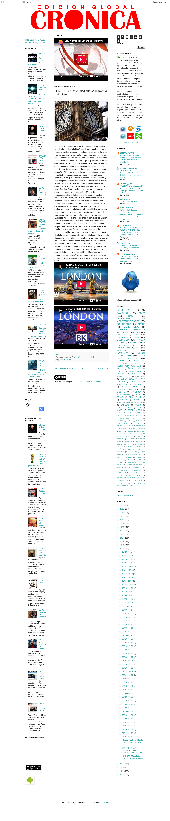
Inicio (84, 368)
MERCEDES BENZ (131, 363)
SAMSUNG (122, 313)
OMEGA (139, 421)
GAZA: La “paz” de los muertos (42, 675)
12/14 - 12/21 (128, 559)
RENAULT (137, 400)
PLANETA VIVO (130, 327)
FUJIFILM (140, 353)
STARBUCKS (140, 426)
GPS (139, 408)
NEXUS (130, 460)
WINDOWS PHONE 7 (125, 483)
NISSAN (120, 410)
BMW (123, 342)
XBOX (119, 369)
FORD (119, 447)
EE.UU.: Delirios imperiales (42, 492)
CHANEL (139, 436)
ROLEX (120, 402)
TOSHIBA (141, 478)
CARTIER (128, 436)
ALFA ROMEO (123, 395)
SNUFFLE (120, 478)
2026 (122, 505)
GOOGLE (120, 376)
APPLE (141, 324)
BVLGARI (141, 402)
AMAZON (132, 389)
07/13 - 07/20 (128, 639)
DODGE (139, 441)
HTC (129, 376)
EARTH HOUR (122, 444)
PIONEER (127, 467)
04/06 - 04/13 (128, 690)
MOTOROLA (135, 342)
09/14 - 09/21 (128, 606)
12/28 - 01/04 (128, 552)
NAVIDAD (141, 340)
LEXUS (129, 421)
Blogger (107, 802)
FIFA (138, 332)
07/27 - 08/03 (128, 632)
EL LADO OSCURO (128, 254)
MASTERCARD (137, 454)
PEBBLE (129, 465)
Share (58, 354)
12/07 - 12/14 (128, 563)
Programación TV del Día (131, 142)
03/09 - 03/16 (128, 704)
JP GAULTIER (140, 449)
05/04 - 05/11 (127, 675)
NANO (130, 457)
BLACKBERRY (131, 358)
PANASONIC (122, 335)
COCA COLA (130, 439)
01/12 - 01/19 (128, 733)
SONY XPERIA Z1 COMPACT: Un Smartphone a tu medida (132, 750)
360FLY (121, 431)
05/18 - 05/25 (128, 668)
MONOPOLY (136, 392)
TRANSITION (123, 480)
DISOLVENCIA (123, 340)
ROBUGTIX (134, 473)
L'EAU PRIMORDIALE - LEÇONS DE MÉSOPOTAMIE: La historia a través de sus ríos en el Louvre (131, 214)
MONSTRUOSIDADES (128, 321)
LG (137, 335)
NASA (131, 316)
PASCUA (120, 374)
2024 (122, 512)
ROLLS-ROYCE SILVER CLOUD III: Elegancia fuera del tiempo (131, 175)
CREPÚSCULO (126, 243)
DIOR (138, 395)
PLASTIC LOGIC (139, 467)
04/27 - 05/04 (128, 679)
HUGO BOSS (135, 387)
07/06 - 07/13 (128, 643)
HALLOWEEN (126, 355)
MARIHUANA (139, 376)
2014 (122, 549)
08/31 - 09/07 (128, 613)
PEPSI (119, 467)
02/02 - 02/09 (128, 722)
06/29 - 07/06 (128, 646)
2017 (122, 538)
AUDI (122, 387)
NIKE (139, 460)
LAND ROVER (133, 452)
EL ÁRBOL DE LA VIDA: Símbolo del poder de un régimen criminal (129, 258)
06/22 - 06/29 (128, 650)
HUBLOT (141, 397)
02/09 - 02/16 (128, 719)
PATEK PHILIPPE (123, 423)
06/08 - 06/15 (128, 657)
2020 (122, 527)
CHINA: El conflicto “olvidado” (42, 707)
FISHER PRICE (136, 444)
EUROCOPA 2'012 (127, 345)
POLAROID (129, 426)
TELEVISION (139, 329)
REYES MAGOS (138, 361)
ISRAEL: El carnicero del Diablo (42, 644)
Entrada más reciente (64, 368)
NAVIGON (138, 457)
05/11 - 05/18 (127, 671)
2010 (122, 775)
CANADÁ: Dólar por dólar (42, 158)
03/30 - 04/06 (128, 693)
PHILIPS (119, 426)
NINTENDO (121, 361)
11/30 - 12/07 (127, 566)
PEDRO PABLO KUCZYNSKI (129, 366)
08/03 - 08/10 (128, 628)
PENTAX (139, 465)
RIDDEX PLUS (122, 473)
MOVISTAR (120, 457)
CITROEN (120, 439)
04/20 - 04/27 (128, 682)
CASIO (138, 405)
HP (141, 389)
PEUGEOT (137, 423)
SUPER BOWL (127, 379)
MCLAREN (121, 389)
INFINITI (138, 418)
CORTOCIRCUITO (127, 208)
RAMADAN (137, 470)
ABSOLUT (130, 431)
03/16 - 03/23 (128, 700)
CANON (125, 332)
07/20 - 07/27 (128, 635)
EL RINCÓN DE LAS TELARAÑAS (128, 169)
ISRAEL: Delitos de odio (42, 128)
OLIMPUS (120, 462)
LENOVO (120, 421)
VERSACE (141, 428)
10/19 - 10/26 (128, 588)
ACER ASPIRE (139, 384)
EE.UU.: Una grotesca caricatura (42, 192)
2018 (122, 534)
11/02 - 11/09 (127, 581)
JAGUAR (141, 355)
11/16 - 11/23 (127, 574)
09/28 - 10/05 (128, 599)
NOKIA (138, 348)
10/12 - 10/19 (128, 592)
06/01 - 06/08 (128, 661)
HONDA (131, 397)
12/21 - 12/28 (128, 556)
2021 (122, 523)
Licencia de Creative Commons (88, 381)
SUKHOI (135, 374)
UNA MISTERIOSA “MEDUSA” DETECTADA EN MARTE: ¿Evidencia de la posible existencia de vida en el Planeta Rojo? (131, 232)
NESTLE (119, 460)
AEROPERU (141, 431)
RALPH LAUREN (135, 410)
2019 (122, 531)
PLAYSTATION (123, 353)
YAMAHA (132, 486)
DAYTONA (128, 441)
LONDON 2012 (135, 371)
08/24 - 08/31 (128, 617)
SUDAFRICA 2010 (124, 413)
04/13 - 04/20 (128, 686)
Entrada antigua (101, 368)
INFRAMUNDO (126, 226)
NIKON (136, 337)
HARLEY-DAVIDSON (123, 418)
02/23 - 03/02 (128, 711)
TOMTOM (122, 428)
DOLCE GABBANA (125, 408)
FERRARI (121, 337)
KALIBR (121, 452)
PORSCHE (124, 400)
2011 (122, 771)
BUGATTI (130, 402)
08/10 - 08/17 (128, 624)
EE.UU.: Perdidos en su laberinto (42, 551)
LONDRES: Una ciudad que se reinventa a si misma (133, 757)
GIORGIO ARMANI (124, 415)
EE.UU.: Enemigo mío (128, 201)
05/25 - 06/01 (128, 664)
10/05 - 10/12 (128, 595)
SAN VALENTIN (126, 475)
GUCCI (138, 415)
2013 (122, 764)
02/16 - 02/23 (128, 715)
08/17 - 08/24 (128, 621)
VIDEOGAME (123, 318)
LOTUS (126, 454)
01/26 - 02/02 (128, 726)
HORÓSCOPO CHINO (124, 449)
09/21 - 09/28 (128, 603)
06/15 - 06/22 (128, 653)
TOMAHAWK (131, 478)
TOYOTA (120, 397)
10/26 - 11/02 (127, 584)
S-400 (143, 473)
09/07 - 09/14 (128, 610)
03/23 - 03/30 (128, 697)
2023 (122, 516)
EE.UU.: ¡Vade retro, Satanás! (42, 521)
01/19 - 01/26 (128, 729)
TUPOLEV (131, 428)
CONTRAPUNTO (127, 153)
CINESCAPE (122, 329)
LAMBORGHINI (123, 348)
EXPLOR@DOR (126, 184)
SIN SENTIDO (125, 199)
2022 (122, 520)
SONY (142, 313)
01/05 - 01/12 (128, 737)
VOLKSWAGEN (123, 384)
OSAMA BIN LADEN (132, 462)
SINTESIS (123, 310)
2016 (122, 541)
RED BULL (136, 382)
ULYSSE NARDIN (136, 480)
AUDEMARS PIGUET (127, 434)
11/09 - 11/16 (127, 577)
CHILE (139, 413)
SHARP (138, 475)
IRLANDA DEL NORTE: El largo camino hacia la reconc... (132, 742)
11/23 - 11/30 (127, 570)
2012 (122, 767)
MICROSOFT (122, 350)
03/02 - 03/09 (128, 708)
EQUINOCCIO (69, 360)
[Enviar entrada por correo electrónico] (92, 357)
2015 (122, 545)
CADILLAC (125, 405)
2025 (122, 509)
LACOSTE (121, 392)
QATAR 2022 (124, 470)
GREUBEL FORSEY (133, 447)
